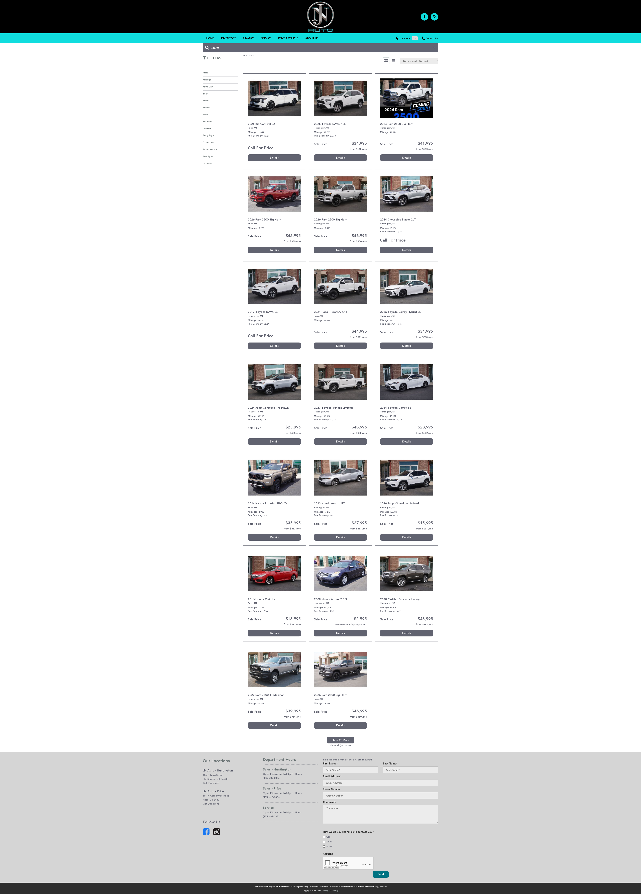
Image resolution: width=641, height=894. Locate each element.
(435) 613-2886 (271, 797)
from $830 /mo (292, 241)
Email (329, 846)
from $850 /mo (358, 241)
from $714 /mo (292, 716)
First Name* (330, 763)
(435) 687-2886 (271, 777)
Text (329, 841)
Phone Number (332, 789)
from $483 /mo (358, 528)
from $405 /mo (292, 432)
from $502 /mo (424, 432)
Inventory (228, 38)
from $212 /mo (292, 624)
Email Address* (332, 776)
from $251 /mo (424, 528)
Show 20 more (340, 740)
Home (210, 38)
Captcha (328, 853)
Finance (248, 38)
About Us (311, 38)
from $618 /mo (358, 149)
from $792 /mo (424, 624)
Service (266, 38)
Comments (329, 802)
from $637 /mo (292, 528)
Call (328, 836)
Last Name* (390, 763)
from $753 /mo (424, 149)
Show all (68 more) (340, 745)
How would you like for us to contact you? (348, 831)
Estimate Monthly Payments (351, 624)
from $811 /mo (358, 337)
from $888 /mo (358, 432)
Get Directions (211, 783)
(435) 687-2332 (271, 816)
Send (381, 874)
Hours (298, 773)
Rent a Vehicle (288, 38)
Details (274, 157)
